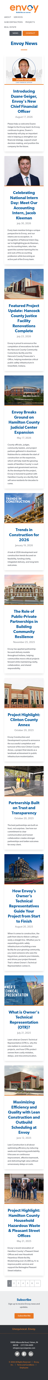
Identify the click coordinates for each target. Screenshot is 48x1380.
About (7, 17)
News (15, 33)
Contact (30, 33)
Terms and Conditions (25, 1365)
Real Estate (10, 27)
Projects (30, 22)
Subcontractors (13, 22)
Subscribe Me (24, 1316)
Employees (24, 1368)
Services (18, 17)
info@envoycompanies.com (24, 1348)
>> (37, 1283)
